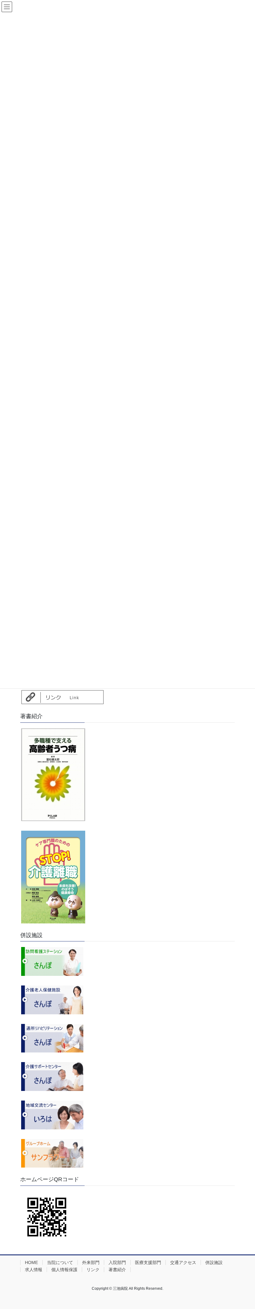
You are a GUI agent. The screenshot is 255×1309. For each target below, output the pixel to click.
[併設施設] (52, 960)
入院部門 (117, 1262)
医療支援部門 (148, 1262)
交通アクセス (183, 1262)
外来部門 (91, 1262)
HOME (31, 1262)
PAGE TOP (243, 1264)
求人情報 (33, 1269)
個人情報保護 (64, 1269)
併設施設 (214, 1262)
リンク (93, 1269)
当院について (60, 1262)
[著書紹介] (53, 774)
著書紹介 (117, 1269)
